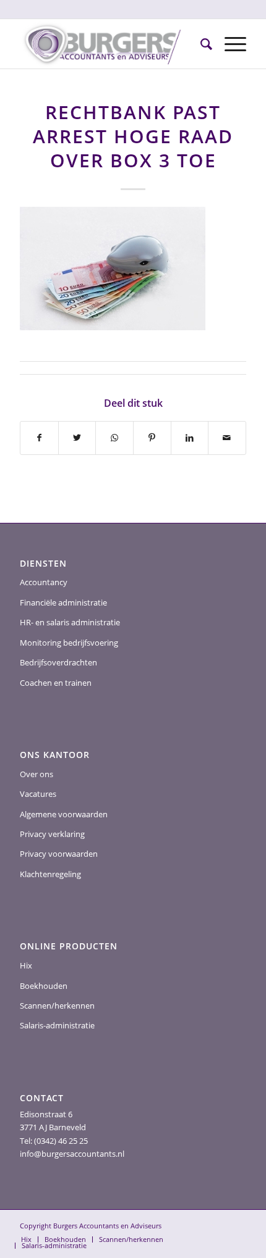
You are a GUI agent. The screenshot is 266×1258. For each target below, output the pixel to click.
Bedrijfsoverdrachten (58, 662)
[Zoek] (200, 44)
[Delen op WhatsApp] (114, 438)
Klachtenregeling (50, 874)
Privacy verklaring (52, 833)
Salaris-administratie (57, 1025)
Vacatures (38, 793)
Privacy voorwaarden (59, 853)
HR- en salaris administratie (70, 622)
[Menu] (229, 44)
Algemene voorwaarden (64, 814)
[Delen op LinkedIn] (189, 438)
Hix (26, 965)
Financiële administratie (63, 602)
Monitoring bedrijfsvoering (69, 642)
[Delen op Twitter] (77, 438)
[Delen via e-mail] (227, 438)
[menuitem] (200, 44)
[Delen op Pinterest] (152, 438)
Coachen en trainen (56, 682)
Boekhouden (43, 985)
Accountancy (43, 582)
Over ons (36, 774)
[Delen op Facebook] (39, 438)
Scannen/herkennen (57, 1005)
